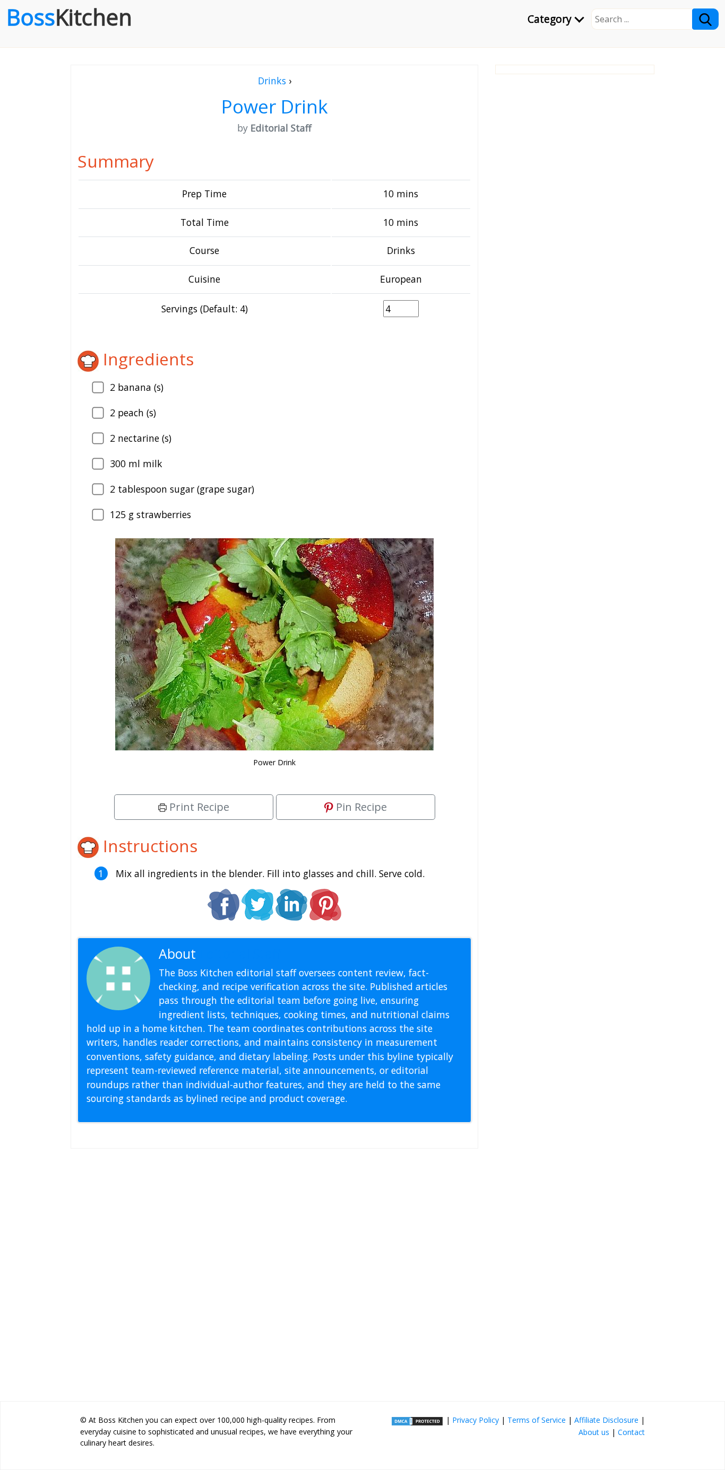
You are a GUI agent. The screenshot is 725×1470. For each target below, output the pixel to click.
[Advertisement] (274, 1271)
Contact (631, 1432)
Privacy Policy (475, 1420)
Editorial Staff (240, 953)
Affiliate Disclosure (606, 1420)
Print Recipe (198, 807)
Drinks (272, 80)
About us (594, 1432)
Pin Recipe (360, 807)
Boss (69, 17)
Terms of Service (536, 1420)
